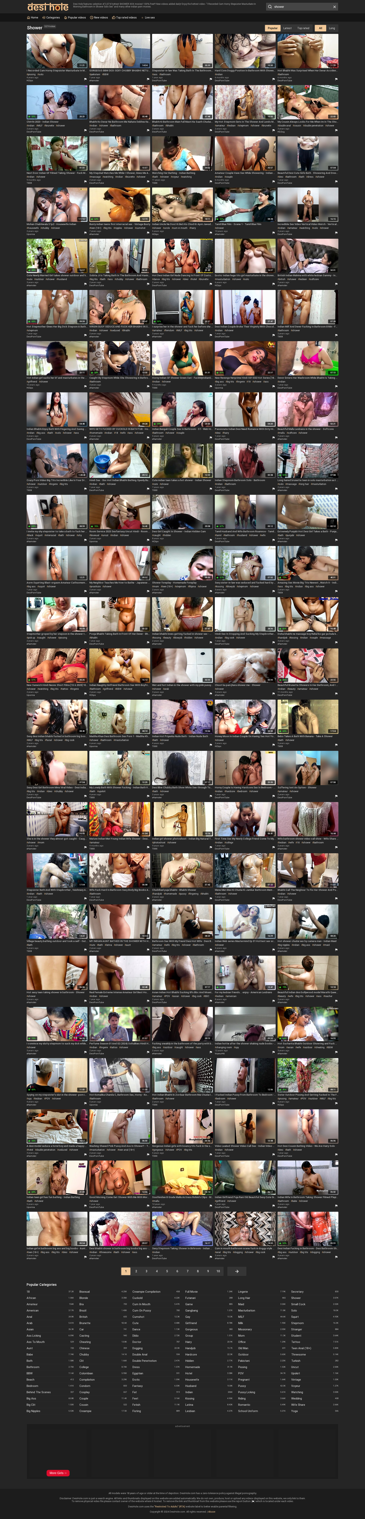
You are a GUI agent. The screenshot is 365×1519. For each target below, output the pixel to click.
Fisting (156, 1411)
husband (62, 279)
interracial (51, 535)
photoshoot (159, 842)
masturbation (223, 279)
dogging (238, 1252)
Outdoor (261, 1354)
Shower (314, 1298)
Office (261, 1342)
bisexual (95, 535)
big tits (108, 228)
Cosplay (103, 1392)
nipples (118, 228)
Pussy (261, 1386)
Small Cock (314, 1304)
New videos (101, 17)
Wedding (314, 1398)
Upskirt (314, 1373)
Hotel (208, 1373)
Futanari (208, 1298)
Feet (156, 1398)
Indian (208, 1392)
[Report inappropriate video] (85, 79)
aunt (128, 945)
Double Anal (156, 1354)
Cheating (103, 1342)
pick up (31, 637)
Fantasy (156, 1386)
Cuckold (156, 1298)
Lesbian (208, 1411)
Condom (103, 1386)
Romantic (261, 1404)
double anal (285, 125)
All (320, 28)
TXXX (29, 183)
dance (156, 279)
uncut (105, 535)
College (103, 1367)
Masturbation (261, 1310)
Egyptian (156, 1373)
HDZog (281, 132)
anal (218, 1252)
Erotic (156, 1379)
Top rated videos (126, 17)
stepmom (244, 125)
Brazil (103, 1310)
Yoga (314, 1411)
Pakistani (261, 1361)
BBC (207, 996)
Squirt (314, 1317)
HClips (30, 80)
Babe (50, 1354)
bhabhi (170, 125)
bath (155, 177)
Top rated (303, 28)
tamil (218, 535)
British (103, 1317)
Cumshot (156, 1317)
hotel (194, 279)
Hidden (208, 1361)
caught (157, 535)
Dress (156, 1367)
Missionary (261, 1329)
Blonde (103, 1298)
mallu (282, 433)
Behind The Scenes (50, 1392)
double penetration (313, 125)
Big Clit (50, 1404)
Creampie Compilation (156, 1291)
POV (167, 996)
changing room (224, 1047)
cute (30, 279)
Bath (50, 1361)
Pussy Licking (261, 1392)
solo (41, 74)
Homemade (208, 1367)
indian (219, 74)
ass (155, 74)
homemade (96, 433)
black (30, 535)
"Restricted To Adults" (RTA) (169, 1506)
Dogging (156, 1348)
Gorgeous (208, 1329)
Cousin (103, 1404)
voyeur (175, 177)
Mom (261, 1335)
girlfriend (32, 381)
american (231, 996)
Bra (103, 1304)
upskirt (102, 791)
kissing (220, 586)
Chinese (103, 1348)
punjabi (290, 535)
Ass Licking (50, 1335)
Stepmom (314, 1323)
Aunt (50, 1348)
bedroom (242, 791)
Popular (273, 28)
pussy (183, 893)
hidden (167, 535)
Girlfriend (208, 1323)
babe (294, 1201)
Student (314, 1335)
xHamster (94, 80)
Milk (261, 1323)
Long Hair (261, 1298)
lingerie (241, 381)
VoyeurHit (220, 1053)
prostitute (96, 586)
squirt (39, 535)
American (50, 1310)
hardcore (230, 791)
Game (208, 1304)
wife (123, 433)
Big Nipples (50, 1411)
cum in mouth (180, 228)
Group (208, 1335)
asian (176, 996)
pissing (32, 74)
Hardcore (208, 1354)
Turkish (314, 1361)
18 (249, 381)
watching (108, 177)
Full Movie (208, 1291)
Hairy (208, 1342)
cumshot (140, 228)
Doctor (156, 1342)
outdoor (40, 279)
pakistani (95, 74)
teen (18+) (96, 228)
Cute (156, 1323)
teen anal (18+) (127, 1150)
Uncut (314, 1367)
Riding (261, 1398)
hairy (193, 228)
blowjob (231, 586)
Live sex (150, 17)
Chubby (103, 1354)
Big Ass (50, 1398)
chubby (45, 228)
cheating (320, 1047)
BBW (106, 74)
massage (96, 177)
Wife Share (314, 1404)
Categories (53, 17)
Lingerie (261, 1291)
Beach (50, 1379)
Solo (314, 1310)
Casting (103, 1335)
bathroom (166, 74)
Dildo (156, 1335)
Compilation (103, 1379)
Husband (208, 1386)
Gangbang (208, 1310)
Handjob (208, 1348)
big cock (230, 637)
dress (310, 177)
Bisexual (103, 1291)
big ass (220, 381)
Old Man (261, 1348)
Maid (261, 1304)
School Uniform (261, 1411)
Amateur (50, 1304)
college (229, 842)
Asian (50, 1329)
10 (218, 1271)
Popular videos (76, 17)
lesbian (232, 125)
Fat (156, 1392)
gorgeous (158, 1150)
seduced (115, 330)
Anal (50, 1317)
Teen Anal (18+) (314, 1348)
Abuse (211, 1511)
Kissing (208, 1398)
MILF (40, 125)
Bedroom (50, 1386)
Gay (208, 1317)
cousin (297, 125)
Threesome (314, 1354)
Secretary (314, 1291)
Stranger (314, 1329)
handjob (283, 637)
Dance (156, 1329)
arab (166, 689)
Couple (103, 1398)
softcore (314, 279)
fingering (194, 893)
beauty (167, 637)
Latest (287, 28)
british (282, 279)
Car (103, 1329)
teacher (328, 996)
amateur (220, 125)
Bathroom (50, 1367)
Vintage (314, 1379)
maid (327, 945)
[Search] (269, 7)
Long (332, 28)
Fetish (156, 1404)
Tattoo (314, 1342)
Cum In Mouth (156, 1304)
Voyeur (314, 1386)
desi (281, 177)
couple (229, 177)
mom (156, 586)
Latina (208, 1404)
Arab (50, 1323)
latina (109, 945)
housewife (33, 228)
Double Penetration (156, 1361)
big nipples (284, 945)
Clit (103, 1361)
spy (237, 1047)
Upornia (31, 234)
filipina (192, 586)
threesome (105, 1252)
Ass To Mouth (50, 1342)
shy (80, 535)
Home (34, 17)
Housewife (208, 1379)
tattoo (65, 689)
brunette (50, 125)
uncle (167, 228)
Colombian (103, 1373)
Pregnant (261, 1379)
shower (61, 125)
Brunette (103, 1323)
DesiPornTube (159, 80)
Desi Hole (48, 6)
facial (49, 740)
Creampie (103, 1411)
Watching (314, 1392)
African (50, 1298)
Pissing (261, 1367)
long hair (304, 484)
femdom (169, 330)
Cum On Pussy (156, 1310)
